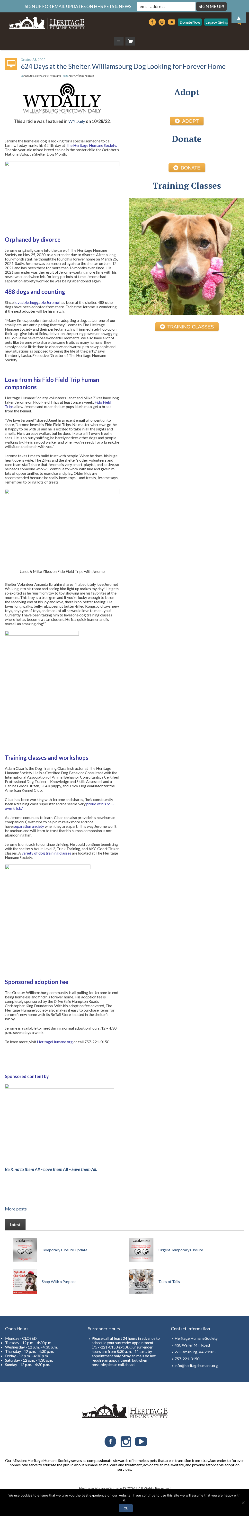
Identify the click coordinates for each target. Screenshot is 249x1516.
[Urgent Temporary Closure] (141, 1249)
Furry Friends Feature (81, 75)
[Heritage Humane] (124, 1411)
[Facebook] (110, 1442)
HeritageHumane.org (55, 1041)
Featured (28, 75)
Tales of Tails (169, 1281)
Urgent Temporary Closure (180, 1249)
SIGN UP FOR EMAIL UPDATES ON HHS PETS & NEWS (78, 6)
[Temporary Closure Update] (25, 1249)
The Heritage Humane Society (91, 145)
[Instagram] (126, 1442)
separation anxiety (28, 826)
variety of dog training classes (46, 853)
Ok (126, 1508)
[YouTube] (141, 1442)
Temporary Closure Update (64, 1249)
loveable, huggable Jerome (36, 302)
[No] (242, 1502)
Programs (55, 75)
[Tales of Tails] (141, 1281)
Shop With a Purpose (59, 1281)
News (38, 75)
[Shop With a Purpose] (25, 1281)
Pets (46, 75)
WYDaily (76, 121)
